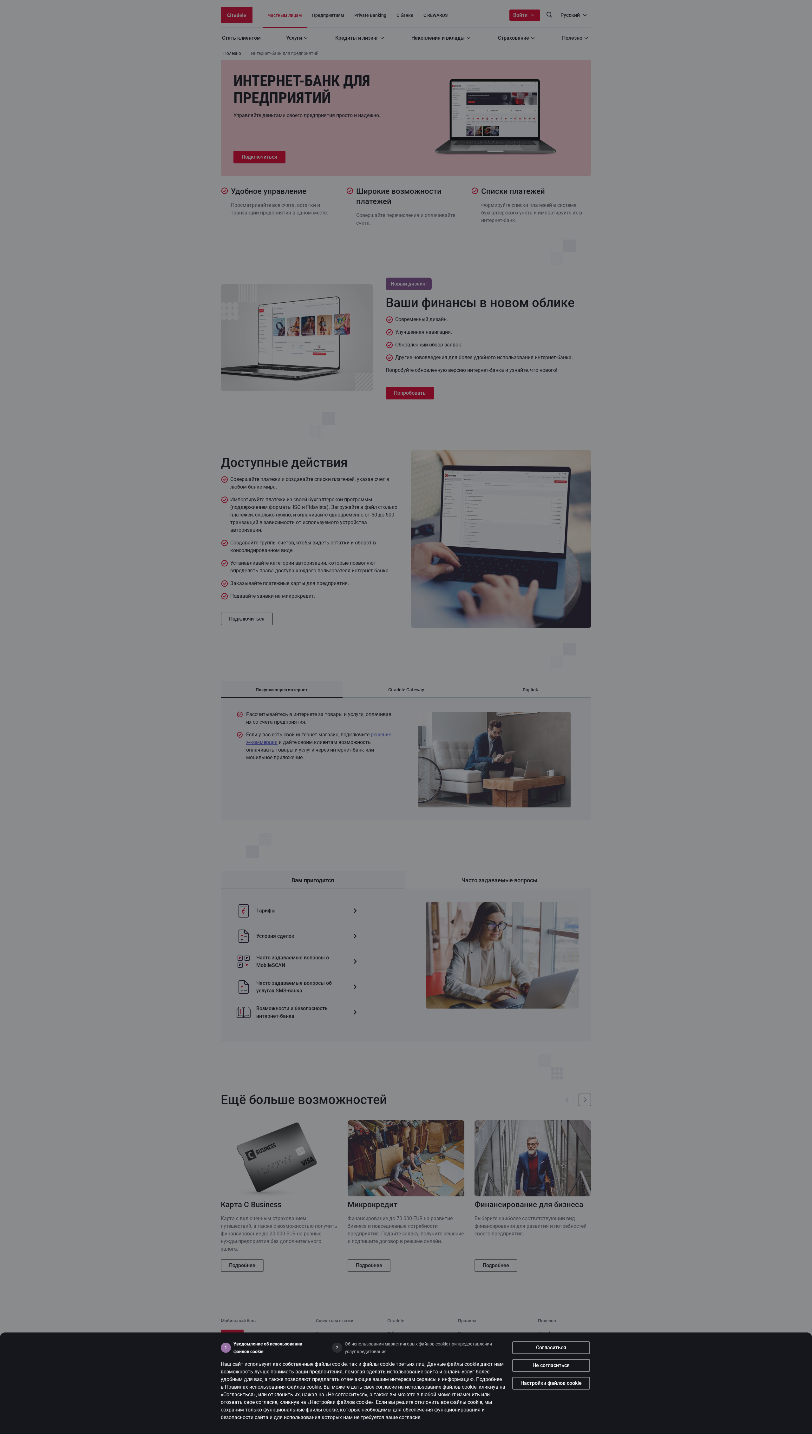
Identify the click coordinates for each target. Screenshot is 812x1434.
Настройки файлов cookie (551, 1383)
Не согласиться (551, 1365)
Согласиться (551, 1348)
